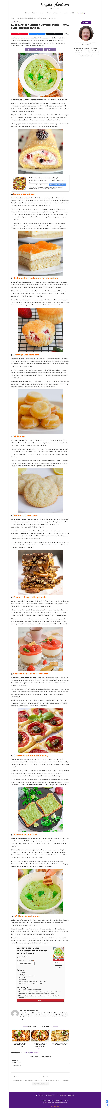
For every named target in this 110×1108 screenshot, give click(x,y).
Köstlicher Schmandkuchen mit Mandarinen (35, 278)
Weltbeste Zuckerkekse (25, 515)
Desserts (41, 13)
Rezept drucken (26, 963)
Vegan (48, 13)
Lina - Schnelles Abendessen (29, 1010)
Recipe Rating (15, 1060)
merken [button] (59, 960)
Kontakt (72, 13)
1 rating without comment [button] (32, 1052)
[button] (55, 965)
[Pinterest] (80, 13)
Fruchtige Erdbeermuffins (26, 355)
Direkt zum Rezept (35, 50)
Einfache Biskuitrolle (23, 194)
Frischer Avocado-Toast (25, 834)
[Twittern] (54, 34)
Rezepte (13, 21)
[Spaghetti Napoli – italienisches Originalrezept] (40, 1035)
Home (12, 18)
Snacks (17, 18)
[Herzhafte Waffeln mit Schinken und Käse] (60, 1035)
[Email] (81, 13)
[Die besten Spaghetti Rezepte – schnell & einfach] (21, 1035)
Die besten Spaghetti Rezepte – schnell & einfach (21, 1045)
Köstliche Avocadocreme (27, 916)
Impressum (64, 13)
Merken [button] (50, 50)
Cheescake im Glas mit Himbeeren (30, 674)
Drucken (59, 963)
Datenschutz (59, 1100)
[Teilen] (37, 34)
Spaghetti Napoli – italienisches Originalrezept (40, 1045)
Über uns (56, 13)
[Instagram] (78, 13)
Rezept (27, 13)
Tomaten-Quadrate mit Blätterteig (30, 755)
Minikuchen (19, 436)
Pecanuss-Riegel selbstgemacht (30, 597)
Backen (34, 13)
